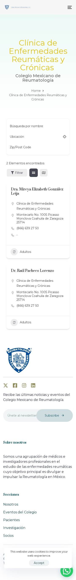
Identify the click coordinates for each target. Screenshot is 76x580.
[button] (66, 570)
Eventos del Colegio (20, 512)
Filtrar (19, 173)
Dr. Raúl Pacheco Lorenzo (32, 270)
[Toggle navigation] (60, 7)
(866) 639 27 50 (27, 228)
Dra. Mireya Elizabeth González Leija (37, 191)
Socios (8, 536)
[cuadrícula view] (33, 173)
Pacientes (11, 520)
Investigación (14, 528)
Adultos (25, 252)
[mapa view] (43, 173)
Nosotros (10, 504)
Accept (39, 563)
